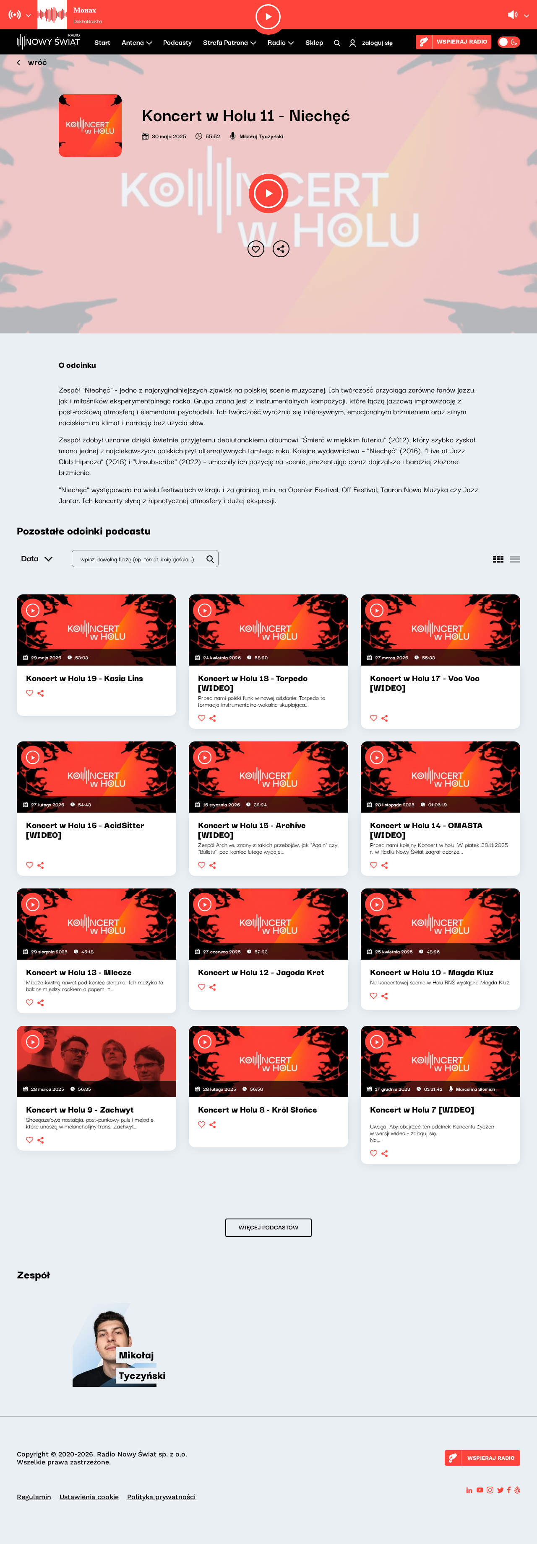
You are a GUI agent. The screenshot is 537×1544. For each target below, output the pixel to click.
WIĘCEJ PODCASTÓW (268, 1227)
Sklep (314, 41)
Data (29, 557)
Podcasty (177, 41)
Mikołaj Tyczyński (261, 136)
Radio (277, 41)
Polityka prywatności (161, 1497)
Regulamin (34, 1497)
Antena (133, 41)
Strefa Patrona (225, 41)
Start (102, 41)
